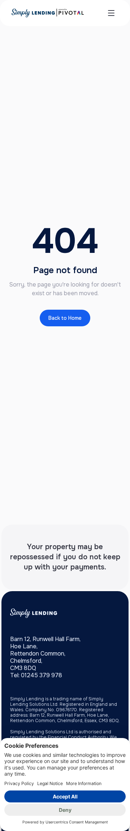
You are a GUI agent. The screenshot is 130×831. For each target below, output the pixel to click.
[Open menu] (111, 13)
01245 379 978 (41, 675)
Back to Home (65, 318)
